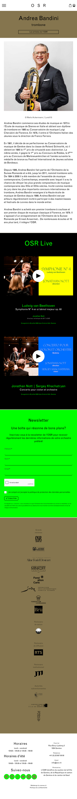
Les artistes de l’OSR (38, 32)
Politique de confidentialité (38, 788)
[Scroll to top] (71, 793)
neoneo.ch (43, 785)
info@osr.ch (57, 763)
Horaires (20, 743)
